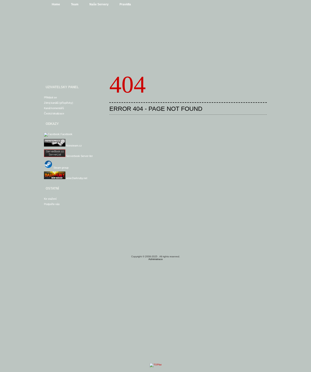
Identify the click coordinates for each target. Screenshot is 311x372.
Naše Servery (99, 4)
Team (74, 4)
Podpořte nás (52, 204)
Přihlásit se (50, 97)
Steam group (61, 167)
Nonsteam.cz (73, 145)
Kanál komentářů (54, 108)
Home (56, 4)
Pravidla (125, 4)
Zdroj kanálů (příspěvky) (58, 102)
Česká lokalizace (54, 113)
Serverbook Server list (79, 156)
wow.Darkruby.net (76, 178)
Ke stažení (50, 198)
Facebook (66, 134)
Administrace (155, 259)
